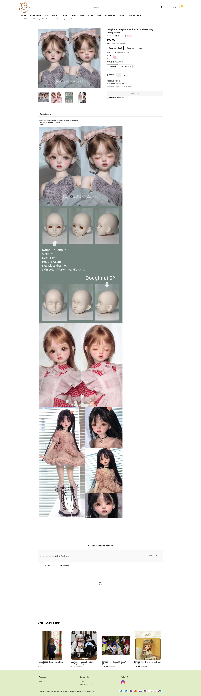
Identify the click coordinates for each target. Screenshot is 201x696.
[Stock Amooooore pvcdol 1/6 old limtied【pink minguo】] (84, 645)
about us (42, 681)
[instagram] (123, 682)
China (82, 681)
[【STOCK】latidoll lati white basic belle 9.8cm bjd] (147, 645)
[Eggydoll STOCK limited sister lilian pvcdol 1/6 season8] (52, 645)
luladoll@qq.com (86, 684)
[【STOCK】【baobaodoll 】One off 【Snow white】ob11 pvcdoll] (116, 645)
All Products (28, 19)
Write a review (153, 556)
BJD (34, 19)
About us (42, 677)
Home (21, 19)
